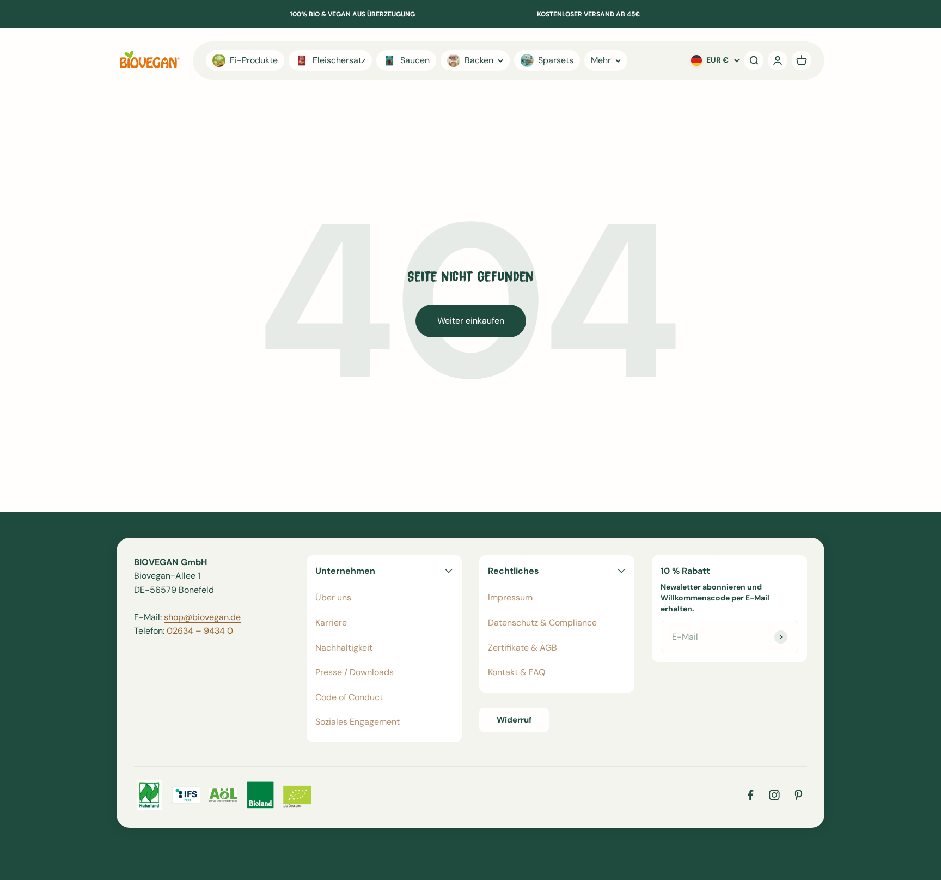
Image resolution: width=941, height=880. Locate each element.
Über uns (333, 597)
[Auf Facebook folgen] (750, 795)
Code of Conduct (349, 697)
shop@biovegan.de (202, 617)
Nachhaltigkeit (343, 647)
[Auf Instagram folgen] (774, 795)
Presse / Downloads (354, 672)
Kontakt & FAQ (516, 672)
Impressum (510, 597)
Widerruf (514, 719)
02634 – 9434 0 (200, 630)
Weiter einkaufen (470, 320)
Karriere (331, 622)
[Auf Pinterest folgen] (798, 795)
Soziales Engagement (357, 721)
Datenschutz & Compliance (542, 622)
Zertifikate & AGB (522, 647)
